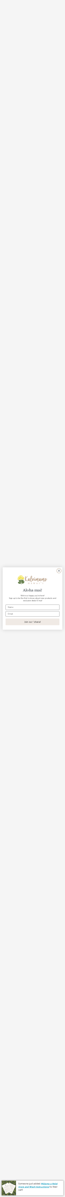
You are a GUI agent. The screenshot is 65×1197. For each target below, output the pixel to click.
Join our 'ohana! (32, 621)
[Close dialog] (59, 570)
